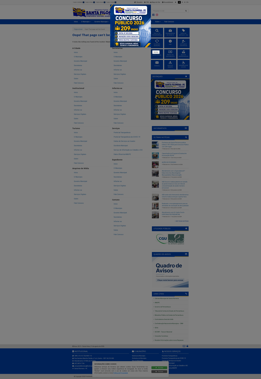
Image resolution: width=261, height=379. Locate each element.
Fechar (156, 52)
